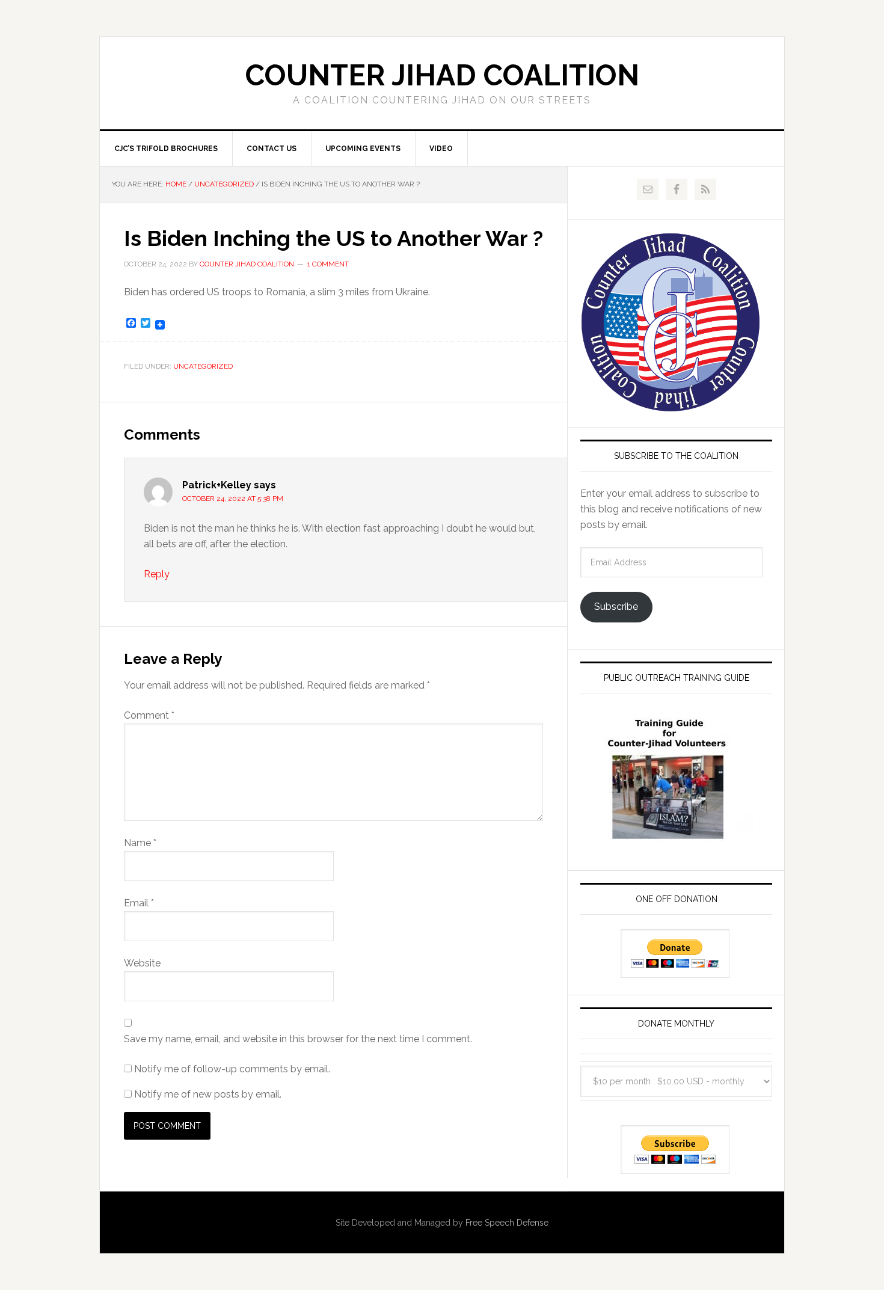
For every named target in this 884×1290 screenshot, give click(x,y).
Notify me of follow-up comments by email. (232, 1069)
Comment (149, 715)
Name (140, 843)
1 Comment (328, 264)
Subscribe (616, 606)
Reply (157, 574)
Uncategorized (203, 366)
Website (142, 963)
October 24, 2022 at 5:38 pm (232, 498)
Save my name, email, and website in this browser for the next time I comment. (298, 1039)
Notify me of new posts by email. (207, 1094)
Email (139, 903)
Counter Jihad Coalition (442, 75)
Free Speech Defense (506, 1222)
